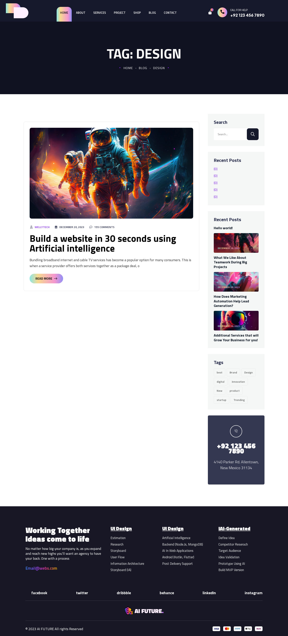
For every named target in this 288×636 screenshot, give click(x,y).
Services (99, 12)
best (219, 372)
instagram (254, 593)
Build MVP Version (231, 569)
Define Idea (226, 537)
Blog (152, 12)
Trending (239, 400)
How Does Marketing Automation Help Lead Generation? (231, 301)
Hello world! (223, 228)
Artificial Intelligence (176, 537)
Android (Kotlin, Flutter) (178, 557)
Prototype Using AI (231, 563)
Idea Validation (228, 557)
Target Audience (229, 550)
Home (64, 12)
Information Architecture (127, 563)
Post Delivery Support (177, 563)
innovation (238, 382)
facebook (39, 593)
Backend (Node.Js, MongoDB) (182, 544)
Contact (170, 12)
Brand (233, 372)
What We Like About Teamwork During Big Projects (230, 262)
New (219, 391)
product (235, 391)
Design (248, 372)
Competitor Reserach (233, 544)
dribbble (124, 593)
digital (221, 382)
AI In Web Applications (177, 550)
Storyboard (118, 550)
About (80, 12)
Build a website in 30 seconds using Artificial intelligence (103, 243)
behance (167, 593)
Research (116, 544)
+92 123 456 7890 (247, 15)
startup (221, 400)
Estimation (118, 537)
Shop (137, 12)
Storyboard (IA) (120, 569)
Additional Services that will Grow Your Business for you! (236, 337)
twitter (82, 593)
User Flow (117, 557)
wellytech (42, 227)
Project (120, 12)
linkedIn (209, 593)
